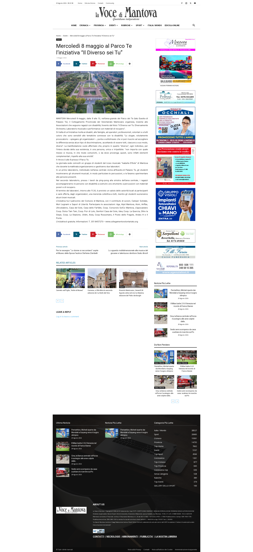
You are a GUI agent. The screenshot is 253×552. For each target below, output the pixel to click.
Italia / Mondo (155, 25)
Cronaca (83, 25)
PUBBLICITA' (146, 536)
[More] (130, 63)
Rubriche (125, 25)
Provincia (99, 25)
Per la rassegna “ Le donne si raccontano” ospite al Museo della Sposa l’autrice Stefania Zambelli (77, 251)
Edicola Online (172, 25)
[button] (194, 25)
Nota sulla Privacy (134, 549)
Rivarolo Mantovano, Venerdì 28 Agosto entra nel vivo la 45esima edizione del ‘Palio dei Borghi (131, 293)
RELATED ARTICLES (65, 262)
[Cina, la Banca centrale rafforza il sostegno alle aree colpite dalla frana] (160, 319)
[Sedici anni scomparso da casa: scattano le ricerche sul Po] (160, 332)
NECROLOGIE (113, 536)
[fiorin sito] (175, 257)
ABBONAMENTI (130, 536)
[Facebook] (182, 3)
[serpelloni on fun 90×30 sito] (175, 242)
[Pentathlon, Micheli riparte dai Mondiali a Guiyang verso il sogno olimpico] (160, 293)
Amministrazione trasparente (186, 549)
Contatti (100, 3)
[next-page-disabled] (62, 300)
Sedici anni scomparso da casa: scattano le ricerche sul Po (187, 393)
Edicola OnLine (90, 3)
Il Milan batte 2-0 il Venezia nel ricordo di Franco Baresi (187, 368)
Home (80, 3)
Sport (139, 25)
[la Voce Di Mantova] (126, 14)
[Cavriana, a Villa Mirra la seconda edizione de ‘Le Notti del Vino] (102, 278)
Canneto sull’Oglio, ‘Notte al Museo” (69, 290)
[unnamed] (175, 273)
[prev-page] (57, 300)
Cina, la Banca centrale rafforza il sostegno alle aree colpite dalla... (183, 318)
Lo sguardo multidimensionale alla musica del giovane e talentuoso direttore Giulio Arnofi (128, 251)
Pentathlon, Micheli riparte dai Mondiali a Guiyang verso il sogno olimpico (183, 293)
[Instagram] (186, 3)
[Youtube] (195, 3)
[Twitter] (191, 3)
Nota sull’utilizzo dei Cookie (162, 549)
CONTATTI (98, 536)
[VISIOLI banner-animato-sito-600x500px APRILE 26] (175, 220)
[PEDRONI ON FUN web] (175, 103)
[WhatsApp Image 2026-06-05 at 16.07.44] (175, 86)
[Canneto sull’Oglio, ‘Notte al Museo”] (70, 278)
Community (110, 3)
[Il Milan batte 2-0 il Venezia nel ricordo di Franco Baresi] (160, 306)
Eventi (112, 25)
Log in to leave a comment (67, 316)
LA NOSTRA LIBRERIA (166, 536)
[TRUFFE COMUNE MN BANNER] (175, 184)
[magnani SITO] (175, 50)
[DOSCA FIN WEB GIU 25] (175, 143)
